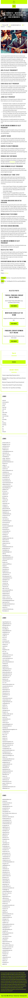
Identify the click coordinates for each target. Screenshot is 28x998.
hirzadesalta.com (5, 825)
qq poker (2, 981)
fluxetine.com (5, 562)
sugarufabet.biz (5, 938)
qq (2, 421)
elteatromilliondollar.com (7, 672)
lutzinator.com (5, 908)
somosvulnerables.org (6, 900)
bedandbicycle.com (6, 872)
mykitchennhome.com (6, 572)
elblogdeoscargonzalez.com (7, 538)
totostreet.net (5, 835)
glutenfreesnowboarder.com (7, 913)
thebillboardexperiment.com (7, 932)
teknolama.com (5, 679)
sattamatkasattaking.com (7, 929)
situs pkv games (5, 402)
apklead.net (4, 964)
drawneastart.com (5, 879)
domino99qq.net (5, 628)
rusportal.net (4, 646)
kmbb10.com (4, 705)
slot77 (11, 990)
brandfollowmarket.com (6, 760)
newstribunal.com (5, 804)
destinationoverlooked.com (7, 771)
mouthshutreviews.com (6, 823)
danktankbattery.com (6, 719)
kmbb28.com (4, 955)
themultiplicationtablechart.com (8, 603)
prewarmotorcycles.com (7, 473)
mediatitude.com (5, 472)
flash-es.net (4, 734)
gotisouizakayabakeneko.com (8, 661)
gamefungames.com (6, 853)
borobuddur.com (5, 849)
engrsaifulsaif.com (6, 858)
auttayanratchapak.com (6, 668)
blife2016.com (5, 912)
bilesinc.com (4, 501)
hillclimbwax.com (5, 774)
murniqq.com (3, 989)
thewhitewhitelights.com (7, 551)
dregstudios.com (5, 512)
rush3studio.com (5, 634)
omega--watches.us (6, 458)
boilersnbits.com (5, 687)
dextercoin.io (4, 607)
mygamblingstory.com (6, 622)
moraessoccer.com (6, 515)
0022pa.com (4, 498)
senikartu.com (5, 644)
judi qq (3, 405)
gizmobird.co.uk (5, 447)
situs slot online (7, 990)
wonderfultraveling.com (6, 520)
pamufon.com (5, 903)
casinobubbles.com (6, 828)
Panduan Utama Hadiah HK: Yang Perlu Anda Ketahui (12, 385)
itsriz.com (4, 651)
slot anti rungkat (8, 977)
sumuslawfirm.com (6, 746)
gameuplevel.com (5, 844)
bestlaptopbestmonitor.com (7, 546)
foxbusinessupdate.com (7, 726)
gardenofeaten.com (6, 694)
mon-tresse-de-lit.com (6, 936)
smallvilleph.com (5, 506)
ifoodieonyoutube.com (6, 818)
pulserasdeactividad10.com (7, 590)
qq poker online (15, 989)
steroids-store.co (5, 541)
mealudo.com (5, 720)
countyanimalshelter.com (7, 764)
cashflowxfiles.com (6, 703)
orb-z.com (4, 682)
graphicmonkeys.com (6, 875)
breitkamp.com (5, 894)
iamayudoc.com (5, 863)
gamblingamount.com (6, 772)
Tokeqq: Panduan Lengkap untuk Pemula (14, 296)
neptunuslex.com (5, 453)
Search (14, 353)
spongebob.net (5, 665)
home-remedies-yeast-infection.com (9, 813)
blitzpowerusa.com (6, 693)
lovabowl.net (4, 801)
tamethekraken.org (6, 906)
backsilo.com (4, 738)
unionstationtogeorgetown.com (8, 861)
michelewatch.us (5, 456)
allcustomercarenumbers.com (8, 887)
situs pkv (4, 400)
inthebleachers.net (6, 595)
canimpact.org (5, 583)
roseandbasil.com (5, 550)
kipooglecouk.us (5, 571)
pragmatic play (23, 976)
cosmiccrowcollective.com (7, 658)
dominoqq (4, 414)
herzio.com (4, 637)
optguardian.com (5, 834)
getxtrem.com (5, 706)
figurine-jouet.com (6, 943)
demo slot (4, 407)
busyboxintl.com (5, 667)
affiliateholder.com (6, 788)
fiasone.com (4, 717)
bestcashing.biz (5, 527)
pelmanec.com (5, 627)
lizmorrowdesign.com (6, 915)
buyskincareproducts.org (7, 598)
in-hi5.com (4, 639)
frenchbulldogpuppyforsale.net (8, 600)
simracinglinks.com (6, 475)
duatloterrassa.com (6, 901)
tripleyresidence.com (6, 896)
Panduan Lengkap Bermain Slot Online (14, 331)
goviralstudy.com (5, 584)
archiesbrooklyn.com (6, 531)
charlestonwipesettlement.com (8, 758)
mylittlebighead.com (6, 865)
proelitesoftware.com (6, 886)
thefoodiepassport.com (6, 576)
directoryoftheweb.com (6, 630)
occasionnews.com (6, 778)
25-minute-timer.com (6, 854)
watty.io (3, 648)
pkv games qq (19, 974)
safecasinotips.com (6, 882)
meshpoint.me (5, 663)
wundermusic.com (6, 851)
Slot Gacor (6, 273)
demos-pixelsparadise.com (7, 470)
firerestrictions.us (5, 529)
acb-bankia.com (5, 732)
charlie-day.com (5, 722)
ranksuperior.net (5, 767)
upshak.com (4, 736)
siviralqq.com (5, 739)
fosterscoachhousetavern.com (8, 684)
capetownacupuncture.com (7, 654)
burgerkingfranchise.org (7, 674)
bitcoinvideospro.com (6, 656)
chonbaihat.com (5, 536)
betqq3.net (4, 565)
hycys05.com (5, 696)
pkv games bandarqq (16, 979)
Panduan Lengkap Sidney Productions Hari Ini (11, 375)
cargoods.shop (5, 653)
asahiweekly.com (5, 868)
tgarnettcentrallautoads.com (7, 461)
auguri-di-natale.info (6, 454)
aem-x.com (4, 841)
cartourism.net (5, 586)
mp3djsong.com (5, 449)
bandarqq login (23, 979)
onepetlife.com (5, 931)
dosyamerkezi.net (5, 477)
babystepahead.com (6, 769)
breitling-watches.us (6, 460)
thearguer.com (5, 712)
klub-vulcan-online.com (6, 893)
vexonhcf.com (5, 468)
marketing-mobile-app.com (7, 713)
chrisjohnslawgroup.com (7, 891)
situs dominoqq (5, 416)
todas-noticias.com (6, 642)
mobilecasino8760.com (7, 564)
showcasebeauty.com (6, 480)
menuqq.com (3, 972)
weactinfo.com (5, 708)
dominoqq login (11, 982)
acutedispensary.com (6, 752)
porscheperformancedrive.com (8, 905)
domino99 (18, 972)
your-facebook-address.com (8, 945)
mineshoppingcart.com (6, 820)
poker (12, 972)
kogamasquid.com (5, 602)
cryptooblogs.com (5, 842)
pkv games (8, 972)
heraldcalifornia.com (6, 874)
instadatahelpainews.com (7, 950)
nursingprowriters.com (6, 748)
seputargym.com (5, 830)
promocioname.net (6, 522)
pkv (3, 410)
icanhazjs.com (5, 581)
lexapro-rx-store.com (6, 597)
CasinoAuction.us (5, 569)
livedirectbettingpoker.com (7, 724)
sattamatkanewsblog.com (7, 753)
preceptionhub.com (6, 808)
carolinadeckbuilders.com (7, 486)
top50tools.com (5, 489)
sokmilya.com (5, 958)
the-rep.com (4, 491)
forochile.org (4, 517)
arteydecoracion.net (6, 543)
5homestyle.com (5, 610)
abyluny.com (4, 960)
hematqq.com (8, 989)
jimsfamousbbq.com (6, 442)
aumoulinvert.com (5, 574)
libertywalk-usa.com (6, 444)
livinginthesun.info (5, 649)
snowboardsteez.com (6, 700)
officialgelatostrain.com (6, 926)
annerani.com (5, 494)
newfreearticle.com (6, 691)
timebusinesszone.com (6, 781)
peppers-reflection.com (7, 783)
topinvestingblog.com (6, 487)
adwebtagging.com (6, 765)
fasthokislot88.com (6, 880)
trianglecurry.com (5, 920)
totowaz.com (4, 757)
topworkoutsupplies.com (7, 822)
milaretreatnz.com (6, 503)
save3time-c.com (5, 467)
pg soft (15, 974)
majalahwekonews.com (6, 623)
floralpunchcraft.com (6, 715)
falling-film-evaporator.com (7, 745)
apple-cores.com (5, 588)
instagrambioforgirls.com (7, 701)
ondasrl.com (4, 910)
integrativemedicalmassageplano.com (9, 729)
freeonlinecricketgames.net (7, 525)
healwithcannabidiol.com (7, 917)
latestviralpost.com (6, 689)
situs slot (4, 409)
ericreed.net (4, 560)
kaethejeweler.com (6, 927)
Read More (14, 306)
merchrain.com (5, 953)
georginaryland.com (6, 548)
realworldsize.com (6, 677)
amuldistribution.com (6, 848)
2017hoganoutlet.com (6, 625)
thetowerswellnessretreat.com (8, 924)
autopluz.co (4, 465)
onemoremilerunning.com (7, 698)
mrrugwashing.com (6, 731)
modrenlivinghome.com (6, 948)
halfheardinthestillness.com (7, 557)
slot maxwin (3, 976)
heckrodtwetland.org (6, 555)
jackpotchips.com (5, 884)
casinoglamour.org (6, 605)
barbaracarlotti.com (6, 591)
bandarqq (4, 422)
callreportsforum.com (6, 957)
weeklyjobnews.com (6, 762)
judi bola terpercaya (20, 986)
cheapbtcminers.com (6, 860)
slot (3, 417)
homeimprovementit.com (7, 802)
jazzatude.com (5, 496)
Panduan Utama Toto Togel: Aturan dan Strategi (11, 387)
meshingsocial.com (6, 710)
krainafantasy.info (5, 641)
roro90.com (4, 635)
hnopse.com (4, 776)
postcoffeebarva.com (6, 670)
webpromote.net (5, 539)
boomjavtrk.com (5, 962)
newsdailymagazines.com (7, 806)
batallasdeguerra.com (6, 510)
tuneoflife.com (5, 784)
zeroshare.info (5, 499)
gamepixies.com (5, 877)
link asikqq (4, 419)
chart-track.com (5, 519)
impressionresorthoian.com (7, 741)
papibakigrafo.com (6, 579)
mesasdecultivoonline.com (7, 686)
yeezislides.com (5, 809)
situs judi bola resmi (19, 987)
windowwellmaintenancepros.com (8, 786)
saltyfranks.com (5, 493)
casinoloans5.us (5, 567)
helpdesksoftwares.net (6, 799)
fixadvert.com (5, 463)
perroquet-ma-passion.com (7, 946)
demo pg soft (13, 986)
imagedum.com (5, 922)
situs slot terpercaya (16, 976)
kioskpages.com (5, 919)
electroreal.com (5, 815)
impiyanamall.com (5, 832)
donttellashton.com (6, 632)
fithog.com (4, 545)
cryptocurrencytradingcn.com (8, 755)
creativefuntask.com (6, 856)
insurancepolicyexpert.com (7, 482)
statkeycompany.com (6, 484)
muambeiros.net (5, 532)
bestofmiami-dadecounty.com (8, 816)
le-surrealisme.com (6, 479)
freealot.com (4, 867)
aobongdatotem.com (6, 811)
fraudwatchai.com (5, 839)
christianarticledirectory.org (7, 609)
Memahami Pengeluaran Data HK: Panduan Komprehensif (13, 382)
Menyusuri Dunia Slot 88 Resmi (14, 314)
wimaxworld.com (5, 524)
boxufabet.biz (5, 939)
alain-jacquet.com (5, 660)
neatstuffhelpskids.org (6, 513)
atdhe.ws (4, 553)
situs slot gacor (8, 976)
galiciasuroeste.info (6, 508)
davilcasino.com (5, 837)
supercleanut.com (5, 870)
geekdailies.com (5, 952)
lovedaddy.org (5, 727)
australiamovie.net (6, 446)
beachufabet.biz (5, 934)
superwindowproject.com (7, 577)
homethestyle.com (6, 846)
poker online (4, 412)
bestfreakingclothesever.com (8, 743)
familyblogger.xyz (5, 889)
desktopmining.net (5, 593)
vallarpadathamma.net (6, 675)
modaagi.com (5, 505)
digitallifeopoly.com (6, 827)
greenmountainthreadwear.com (8, 750)
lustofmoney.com (5, 779)
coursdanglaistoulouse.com (7, 451)
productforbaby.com (6, 680)
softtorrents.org (5, 898)
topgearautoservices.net (7, 941)
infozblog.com (5, 534)
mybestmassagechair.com (7, 558)
